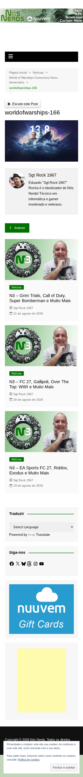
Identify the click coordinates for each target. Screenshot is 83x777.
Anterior (19, 228)
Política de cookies (29, 759)
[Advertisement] (41, 680)
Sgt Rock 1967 (23, 308)
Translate (43, 534)
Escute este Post (25, 104)
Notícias (16, 287)
